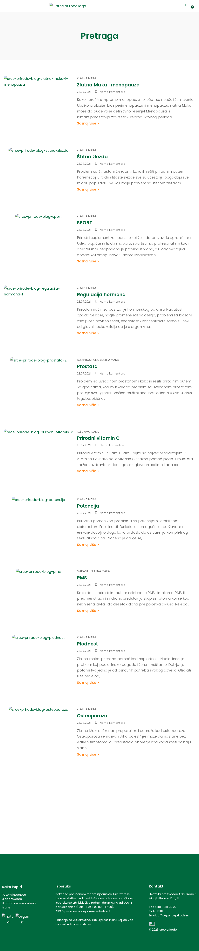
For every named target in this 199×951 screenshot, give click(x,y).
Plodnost (87, 644)
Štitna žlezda (92, 156)
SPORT (84, 222)
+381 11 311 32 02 (165, 907)
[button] (3, 6)
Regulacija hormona (101, 294)
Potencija (88, 506)
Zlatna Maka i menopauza (108, 85)
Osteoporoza (92, 715)
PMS (82, 578)
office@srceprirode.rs (173, 915)
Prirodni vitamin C (98, 438)
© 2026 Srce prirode (163, 929)
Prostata (87, 366)
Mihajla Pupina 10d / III (164, 898)
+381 (159, 911)
